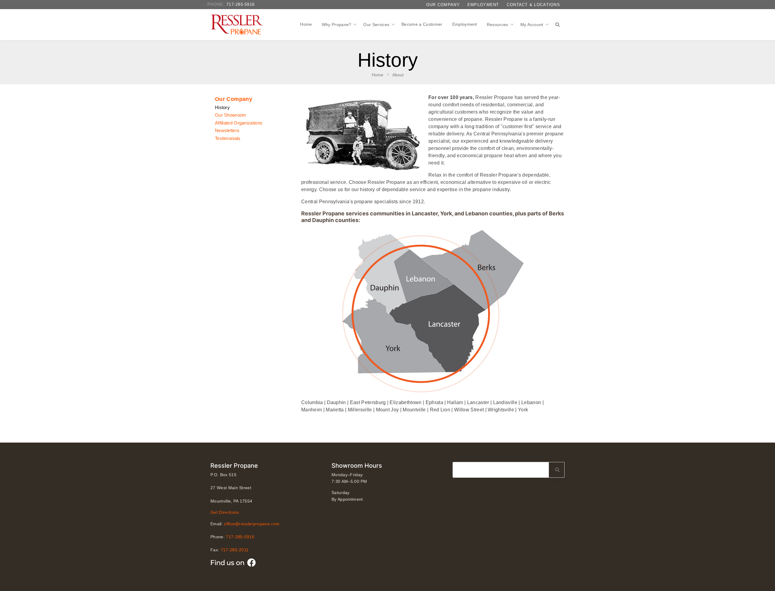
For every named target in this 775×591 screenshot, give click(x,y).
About (398, 74)
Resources (498, 24)
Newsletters (227, 130)
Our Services (377, 24)
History (222, 107)
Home (306, 24)
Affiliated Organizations (238, 122)
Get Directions (224, 512)
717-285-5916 (240, 4)
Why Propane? (337, 24)
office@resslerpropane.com (251, 523)
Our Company (443, 4)
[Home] (238, 24)
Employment (483, 4)
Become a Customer (421, 24)
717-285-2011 (235, 549)
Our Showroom (230, 115)
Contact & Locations (533, 4)
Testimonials (228, 138)
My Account (532, 24)
